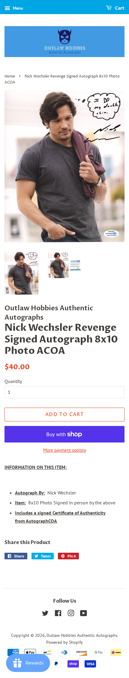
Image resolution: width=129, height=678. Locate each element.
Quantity (13, 381)
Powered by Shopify (64, 642)
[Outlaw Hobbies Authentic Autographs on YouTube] (83, 614)
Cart (119, 8)
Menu (17, 8)
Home (9, 76)
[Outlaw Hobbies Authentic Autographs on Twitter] (45, 614)
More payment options (64, 450)
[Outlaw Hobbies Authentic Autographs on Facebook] (58, 614)
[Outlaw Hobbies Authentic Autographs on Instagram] (71, 614)
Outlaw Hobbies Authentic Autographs (81, 635)
